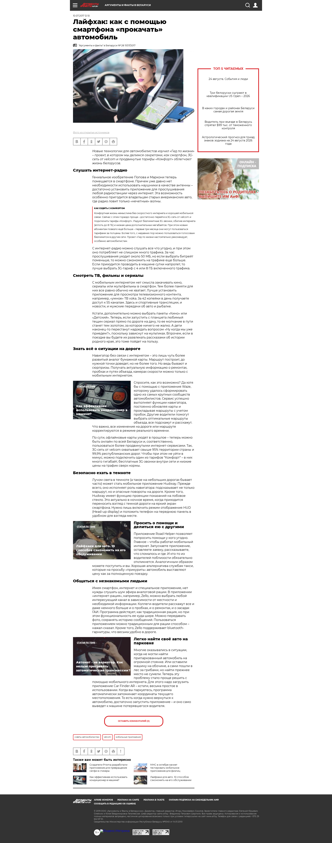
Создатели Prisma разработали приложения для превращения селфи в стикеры (108, 767)
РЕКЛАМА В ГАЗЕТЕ (154, 800)
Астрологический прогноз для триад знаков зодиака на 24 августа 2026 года (228, 140)
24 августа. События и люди (228, 79)
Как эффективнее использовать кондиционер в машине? (108, 779)
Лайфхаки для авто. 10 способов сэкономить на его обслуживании (170, 779)
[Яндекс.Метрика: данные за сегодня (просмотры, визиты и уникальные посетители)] (114, 830)
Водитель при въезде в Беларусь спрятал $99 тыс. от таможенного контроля (228, 125)
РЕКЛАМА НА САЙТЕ (128, 800)
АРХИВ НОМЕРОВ (103, 800)
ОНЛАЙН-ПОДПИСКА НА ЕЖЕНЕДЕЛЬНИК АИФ (194, 800)
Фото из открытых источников (91, 132)
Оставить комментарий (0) (134, 721)
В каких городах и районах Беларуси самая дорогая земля (228, 110)
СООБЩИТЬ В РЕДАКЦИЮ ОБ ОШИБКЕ (115, 803)
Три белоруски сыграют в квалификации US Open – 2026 (228, 94)
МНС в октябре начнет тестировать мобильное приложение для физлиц (165, 767)
